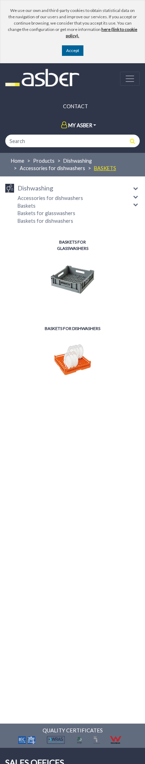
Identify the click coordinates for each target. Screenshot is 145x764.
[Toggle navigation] (130, 79)
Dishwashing (77, 161)
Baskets (105, 168)
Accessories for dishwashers (52, 168)
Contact (75, 106)
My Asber (80, 125)
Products (44, 161)
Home (17, 161)
